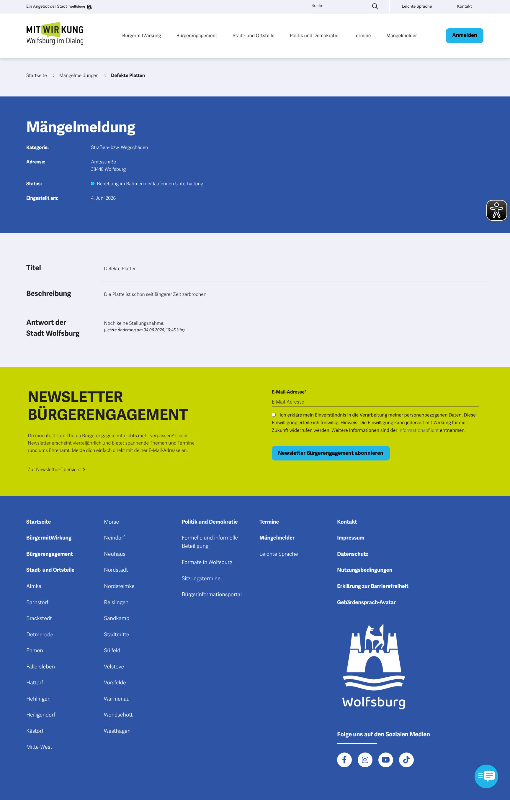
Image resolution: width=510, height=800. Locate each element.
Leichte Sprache (278, 554)
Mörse (111, 522)
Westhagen (117, 731)
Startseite (38, 522)
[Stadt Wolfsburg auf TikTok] (406, 760)
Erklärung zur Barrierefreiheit (372, 586)
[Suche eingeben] (375, 7)
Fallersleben (40, 667)
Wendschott (118, 715)
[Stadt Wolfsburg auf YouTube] (385, 760)
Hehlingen (38, 699)
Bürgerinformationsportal (212, 594)
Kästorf (34, 731)
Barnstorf (37, 602)
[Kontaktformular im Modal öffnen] (486, 776)
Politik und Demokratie (314, 35)
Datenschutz (352, 554)
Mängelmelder (401, 35)
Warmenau (117, 699)
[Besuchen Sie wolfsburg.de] (80, 7)
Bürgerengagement (196, 35)
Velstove (114, 667)
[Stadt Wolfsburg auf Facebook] (344, 760)
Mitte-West (39, 747)
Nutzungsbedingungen (364, 570)
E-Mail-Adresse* (289, 392)
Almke (33, 586)
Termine (362, 35)
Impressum (350, 538)
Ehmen (34, 650)
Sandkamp (116, 618)
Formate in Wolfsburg (207, 562)
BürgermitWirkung (141, 35)
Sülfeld (112, 650)
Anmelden (464, 35)
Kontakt (347, 522)
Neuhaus (114, 554)
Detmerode (39, 635)
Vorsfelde (115, 683)
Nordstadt (116, 570)
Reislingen (116, 602)
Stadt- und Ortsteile (253, 35)
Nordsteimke (119, 586)
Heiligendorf (40, 715)
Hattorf (34, 683)
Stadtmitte (116, 635)
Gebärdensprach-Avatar (366, 602)
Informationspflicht (418, 430)
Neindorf (114, 538)
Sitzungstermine (201, 579)
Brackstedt (39, 618)
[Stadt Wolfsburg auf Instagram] (365, 760)
